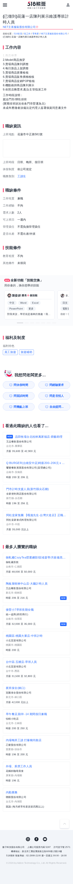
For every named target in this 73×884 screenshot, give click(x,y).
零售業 (35, 33)
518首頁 (18, 33)
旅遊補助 (26, 352)
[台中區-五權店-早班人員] (36, 669)
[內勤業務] (36, 800)
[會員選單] (68, 5)
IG (28, 839)
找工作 (27, 33)
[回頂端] (64, 824)
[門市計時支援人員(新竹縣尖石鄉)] (36, 496)
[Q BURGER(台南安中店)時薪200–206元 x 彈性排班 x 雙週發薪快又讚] (36, 470)
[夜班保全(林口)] (36, 695)
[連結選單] (5, 5)
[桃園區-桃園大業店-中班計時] (36, 643)
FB (36, 839)
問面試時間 (21, 395)
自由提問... (57, 406)
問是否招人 (56, 395)
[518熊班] (36, 5)
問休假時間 (21, 384)
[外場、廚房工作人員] (36, 773)
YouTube (45, 839)
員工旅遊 (10, 352)
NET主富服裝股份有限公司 (54, 33)
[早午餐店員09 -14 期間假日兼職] (36, 721)
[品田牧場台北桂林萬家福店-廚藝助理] (36, 444)
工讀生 (21, 176)
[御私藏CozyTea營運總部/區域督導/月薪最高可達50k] (36, 565)
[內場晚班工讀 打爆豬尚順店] (36, 747)
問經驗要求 (56, 384)
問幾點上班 (21, 406)
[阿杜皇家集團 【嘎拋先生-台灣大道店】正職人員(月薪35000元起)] (36, 522)
